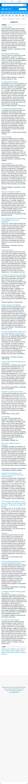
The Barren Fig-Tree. (7, 250)
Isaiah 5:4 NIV (5, 649)
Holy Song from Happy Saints (9, 53)
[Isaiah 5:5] (26, 351)
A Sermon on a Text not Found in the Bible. (13, 275)
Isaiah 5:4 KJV (20, 650)
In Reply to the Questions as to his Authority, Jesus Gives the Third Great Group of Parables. (12, 474)
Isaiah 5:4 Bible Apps (7, 652)
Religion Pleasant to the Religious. (11, 305)
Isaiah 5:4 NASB (10, 650)
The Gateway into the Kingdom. (10, 620)
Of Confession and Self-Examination (11, 108)
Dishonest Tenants (6, 163)
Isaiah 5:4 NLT (15, 649)
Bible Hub (4, 654)
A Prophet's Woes (6, 27)
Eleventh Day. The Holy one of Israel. (12, 391)
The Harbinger (5, 416)
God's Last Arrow (6, 137)
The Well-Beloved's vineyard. (9, 82)
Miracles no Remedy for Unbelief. (11, 192)
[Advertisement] (14, 666)
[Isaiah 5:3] (2, 351)
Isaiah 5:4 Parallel (20, 652)
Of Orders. (4, 533)
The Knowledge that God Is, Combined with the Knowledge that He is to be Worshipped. (13, 220)
